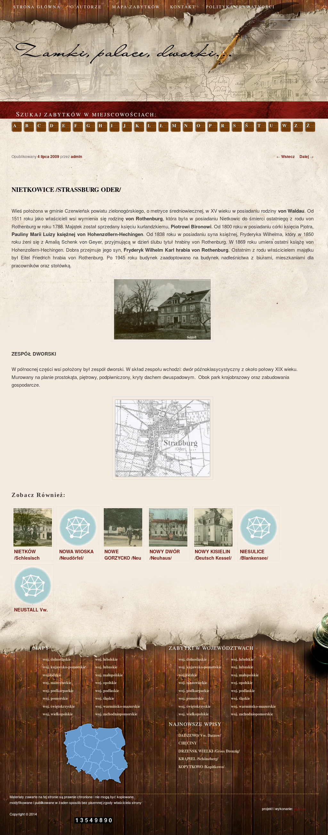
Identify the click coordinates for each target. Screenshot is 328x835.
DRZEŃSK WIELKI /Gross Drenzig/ (209, 751)
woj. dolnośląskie (57, 659)
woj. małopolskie (109, 675)
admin (76, 156)
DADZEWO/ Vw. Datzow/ (199, 735)
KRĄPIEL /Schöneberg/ (198, 758)
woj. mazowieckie (57, 682)
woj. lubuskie (106, 667)
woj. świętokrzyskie (59, 706)
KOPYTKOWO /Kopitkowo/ (201, 766)
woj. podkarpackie (58, 690)
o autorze (86, 7)
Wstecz (285, 156)
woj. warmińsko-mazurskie (117, 706)
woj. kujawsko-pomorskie (64, 667)
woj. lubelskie (106, 659)
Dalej (306, 156)
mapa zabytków (136, 7)
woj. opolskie (106, 682)
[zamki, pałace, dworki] (164, 40)
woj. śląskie (104, 698)
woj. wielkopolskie (58, 714)
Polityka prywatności (240, 7)
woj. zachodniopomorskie (116, 714)
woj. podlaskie (107, 690)
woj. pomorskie (55, 698)
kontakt (183, 7)
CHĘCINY (187, 743)
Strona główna (37, 7)
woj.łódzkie (52, 675)
